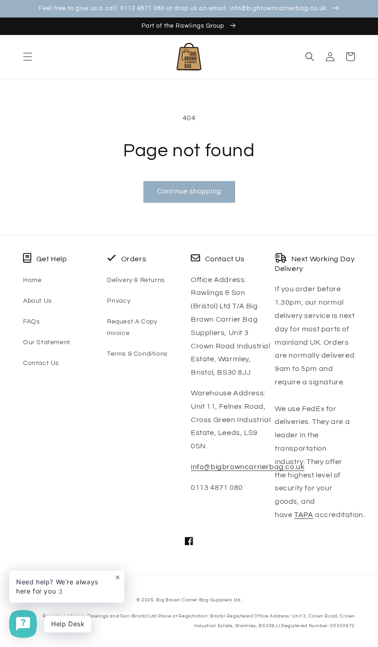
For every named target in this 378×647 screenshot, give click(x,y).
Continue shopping (189, 191)
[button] (28, 57)
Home (32, 280)
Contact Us (41, 363)
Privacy (118, 301)
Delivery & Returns (136, 280)
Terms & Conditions (137, 354)
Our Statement (47, 342)
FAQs (31, 321)
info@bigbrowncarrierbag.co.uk (247, 467)
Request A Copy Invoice (132, 327)
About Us (37, 301)
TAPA (303, 514)
